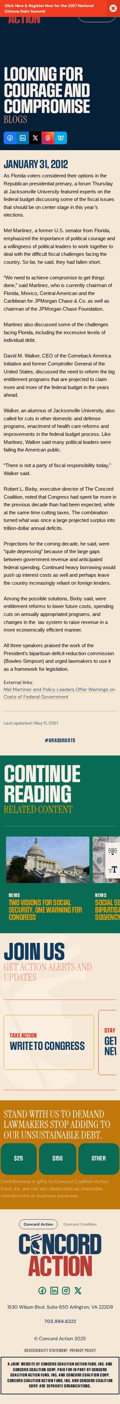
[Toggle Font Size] (112, 869)
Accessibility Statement (46, 1350)
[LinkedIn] (54, 1290)
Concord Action (38, 1225)
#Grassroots (60, 741)
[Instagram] (65, 1290)
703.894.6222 (60, 1321)
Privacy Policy (83, 1350)
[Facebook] (42, 1290)
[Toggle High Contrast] (112, 851)
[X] (77, 1290)
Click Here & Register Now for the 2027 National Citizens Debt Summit (49, 9)
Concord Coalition (80, 1225)
